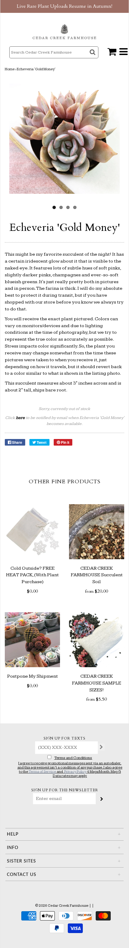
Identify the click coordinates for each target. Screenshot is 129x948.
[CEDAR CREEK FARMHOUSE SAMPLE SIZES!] (96, 639)
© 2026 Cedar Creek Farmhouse (61, 905)
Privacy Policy (75, 771)
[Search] (93, 57)
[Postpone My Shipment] (32, 639)
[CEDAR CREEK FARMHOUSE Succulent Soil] (96, 531)
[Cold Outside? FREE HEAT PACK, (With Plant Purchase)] (32, 531)
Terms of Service (42, 771)
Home (10, 69)
